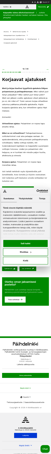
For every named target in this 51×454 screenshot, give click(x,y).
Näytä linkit (24, 388)
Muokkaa (24, 252)
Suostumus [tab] (9, 198)
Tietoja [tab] (42, 198)
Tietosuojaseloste (14, 402)
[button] (45, 449)
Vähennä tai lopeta (19, 31)
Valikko (6, 7)
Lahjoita (25, 435)
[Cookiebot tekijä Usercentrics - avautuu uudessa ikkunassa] (36, 191)
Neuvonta (42, 7)
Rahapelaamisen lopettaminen (14, 35)
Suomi (45, 2)
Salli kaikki (25, 243)
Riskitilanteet (32, 39)
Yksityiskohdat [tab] (25, 198)
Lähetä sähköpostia (25, 364)
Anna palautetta (25, 375)
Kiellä (25, 260)
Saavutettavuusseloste (34, 402)
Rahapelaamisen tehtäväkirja (14, 39)
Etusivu (6, 31)
